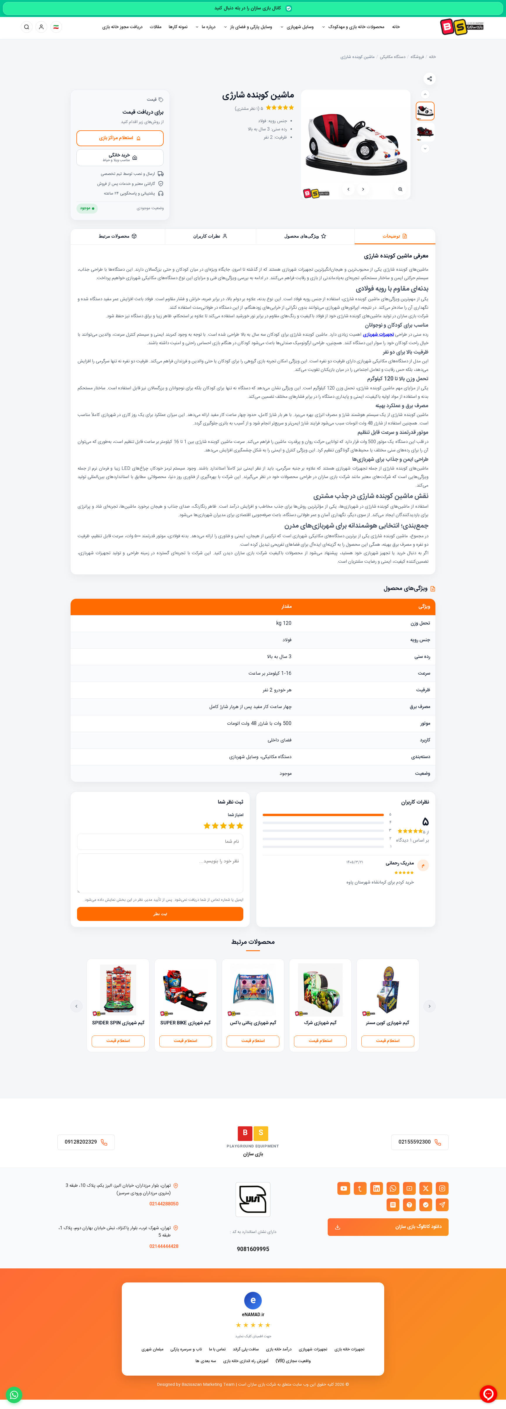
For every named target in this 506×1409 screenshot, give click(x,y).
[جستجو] (27, 27)
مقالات (155, 27)
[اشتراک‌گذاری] (429, 79)
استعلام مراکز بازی (116, 138)
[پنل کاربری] (41, 27)
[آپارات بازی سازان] (409, 1188)
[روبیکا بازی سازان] (393, 1204)
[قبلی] (363, 189)
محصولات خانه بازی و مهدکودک (356, 27)
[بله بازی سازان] (425, 1204)
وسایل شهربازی (300, 27)
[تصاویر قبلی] (425, 94)
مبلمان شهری (152, 1349)
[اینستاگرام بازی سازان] (442, 1188)
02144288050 (163, 1204)
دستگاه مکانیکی (393, 57)
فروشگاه (417, 57)
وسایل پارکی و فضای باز (251, 27)
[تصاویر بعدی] (425, 148)
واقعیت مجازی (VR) (293, 1361)
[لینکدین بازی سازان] (376, 1188)
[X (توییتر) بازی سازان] (425, 1188)
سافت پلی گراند (246, 1349)
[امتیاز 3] (223, 826)
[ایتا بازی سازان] (409, 1204)
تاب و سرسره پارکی (186, 1349)
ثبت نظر (160, 914)
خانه (396, 27)
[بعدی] (348, 189)
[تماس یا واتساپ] (14, 1395)
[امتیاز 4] (215, 826)
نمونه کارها (178, 27)
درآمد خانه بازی (279, 1349)
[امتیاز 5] (207, 826)
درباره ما (209, 27)
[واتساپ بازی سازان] (393, 1188)
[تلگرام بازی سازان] (442, 1204)
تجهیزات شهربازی (313, 1349)
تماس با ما (217, 1349)
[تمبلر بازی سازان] (360, 1188)
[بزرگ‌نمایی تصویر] (400, 189)
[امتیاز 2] (231, 826)
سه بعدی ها (206, 1361)
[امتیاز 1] (239, 826)
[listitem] (425, 111)
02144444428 (163, 1246)
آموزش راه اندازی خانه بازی (246, 1361)
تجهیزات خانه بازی (349, 1349)
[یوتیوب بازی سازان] (343, 1188)
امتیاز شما (235, 815)
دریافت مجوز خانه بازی (122, 27)
